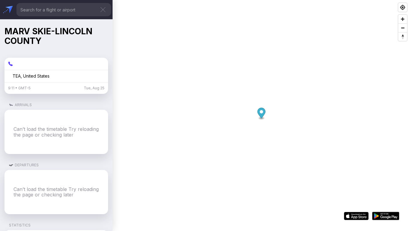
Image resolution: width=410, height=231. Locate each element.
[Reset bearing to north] (402, 36)
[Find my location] (402, 7)
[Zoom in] (402, 19)
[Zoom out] (402, 27)
